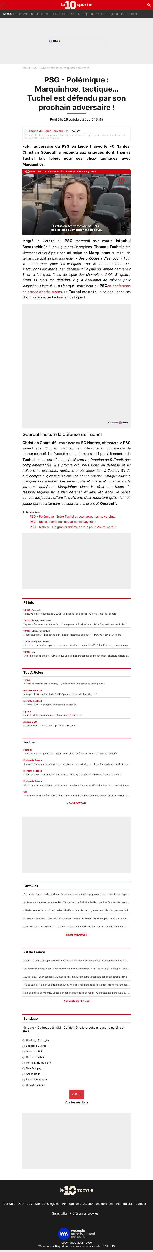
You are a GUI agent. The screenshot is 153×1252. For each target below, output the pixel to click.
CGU (20, 1204)
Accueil (26, 68)
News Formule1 (76, 934)
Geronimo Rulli (34, 1051)
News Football (76, 803)
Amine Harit (33, 1073)
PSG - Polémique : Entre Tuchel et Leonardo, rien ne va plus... (73, 516)
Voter (76, 1094)
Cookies (141, 1204)
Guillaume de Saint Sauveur (43, 131)
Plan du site (124, 1204)
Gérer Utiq (59, 1213)
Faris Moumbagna (36, 1079)
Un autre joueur (35, 1085)
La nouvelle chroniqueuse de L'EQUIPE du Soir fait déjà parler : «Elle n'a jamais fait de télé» (70, 11)
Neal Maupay (33, 1068)
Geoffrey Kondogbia (37, 1040)
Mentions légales (47, 1204)
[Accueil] (76, 5)
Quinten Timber (35, 1056)
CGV (29, 1204)
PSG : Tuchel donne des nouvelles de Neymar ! (63, 522)
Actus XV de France (76, 1001)
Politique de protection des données (87, 1204)
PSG (35, 68)
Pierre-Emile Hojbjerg (38, 1062)
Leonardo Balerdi (36, 1045)
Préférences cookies (84, 1213)
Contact (9, 1204)
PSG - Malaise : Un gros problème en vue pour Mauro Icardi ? (73, 527)
